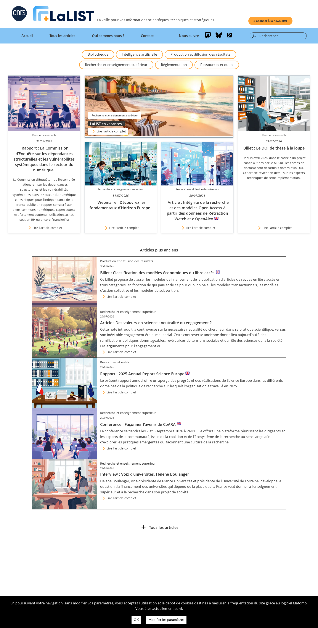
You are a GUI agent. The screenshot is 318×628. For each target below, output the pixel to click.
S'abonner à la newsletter (270, 21)
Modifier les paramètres (166, 620)
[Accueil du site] (63, 14)
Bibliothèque (98, 54)
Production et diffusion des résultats (200, 54)
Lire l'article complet (111, 131)
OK (136, 620)
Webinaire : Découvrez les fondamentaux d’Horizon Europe (120, 205)
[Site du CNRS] (19, 14)
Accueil (27, 35)
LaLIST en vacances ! (107, 123)
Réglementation (174, 64)
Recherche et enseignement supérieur (116, 64)
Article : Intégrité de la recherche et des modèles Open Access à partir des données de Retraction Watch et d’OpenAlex (198, 211)
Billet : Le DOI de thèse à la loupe (274, 148)
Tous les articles (62, 35)
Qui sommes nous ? (108, 35)
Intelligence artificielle (139, 54)
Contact (147, 35)
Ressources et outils (216, 64)
